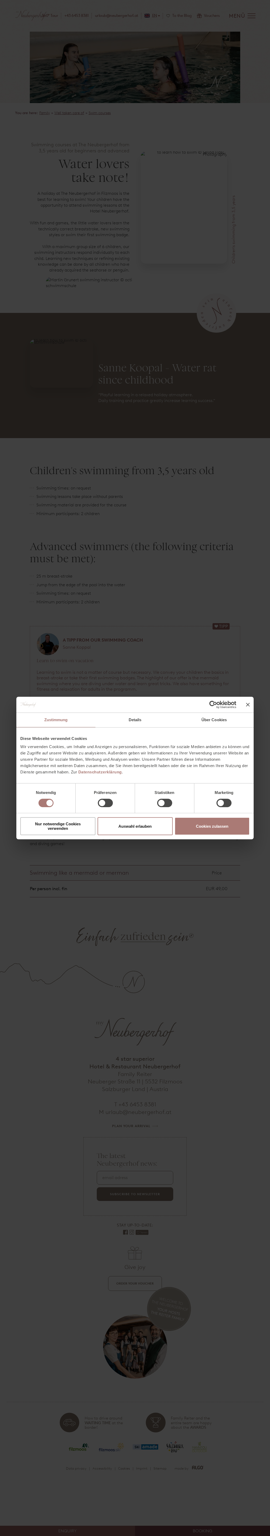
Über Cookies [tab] (214, 720)
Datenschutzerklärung (100, 772)
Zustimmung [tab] (56, 720)
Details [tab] (135, 720)
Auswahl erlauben (135, 826)
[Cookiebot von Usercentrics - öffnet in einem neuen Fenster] (213, 705)
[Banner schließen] (248, 704)
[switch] (105, 803)
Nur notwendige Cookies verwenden (58, 826)
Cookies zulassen (212, 826)
